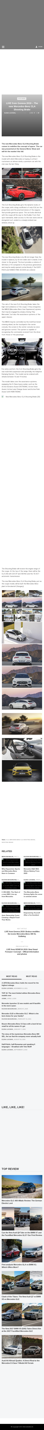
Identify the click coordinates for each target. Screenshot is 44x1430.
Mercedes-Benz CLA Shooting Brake (22, 839)
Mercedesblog (7, 856)
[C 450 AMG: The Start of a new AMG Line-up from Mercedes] (11, 885)
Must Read (31, 976)
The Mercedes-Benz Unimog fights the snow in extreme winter (33, 894)
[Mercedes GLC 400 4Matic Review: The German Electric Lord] (22, 1187)
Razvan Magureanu (31, 856)
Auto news (21, 98)
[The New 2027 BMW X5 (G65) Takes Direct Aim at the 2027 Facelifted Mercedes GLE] (22, 1315)
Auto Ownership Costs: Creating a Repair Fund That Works (11, 917)
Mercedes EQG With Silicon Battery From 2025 (31, 871)
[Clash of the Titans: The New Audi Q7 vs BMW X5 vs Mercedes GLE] (22, 1283)
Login (40, 46)
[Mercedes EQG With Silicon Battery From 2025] (33, 862)
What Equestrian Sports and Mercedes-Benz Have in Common (11, 871)
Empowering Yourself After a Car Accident (32, 914)
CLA (7, 839)
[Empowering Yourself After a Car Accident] (33, 907)
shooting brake (7, 842)
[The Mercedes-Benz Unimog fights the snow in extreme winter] (33, 885)
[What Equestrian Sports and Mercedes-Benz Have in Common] (11, 862)
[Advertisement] (22, 22)
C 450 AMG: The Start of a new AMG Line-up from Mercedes (11, 894)
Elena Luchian (9, 113)
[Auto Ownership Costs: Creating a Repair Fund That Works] (11, 909)
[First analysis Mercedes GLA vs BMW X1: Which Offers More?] (22, 1251)
